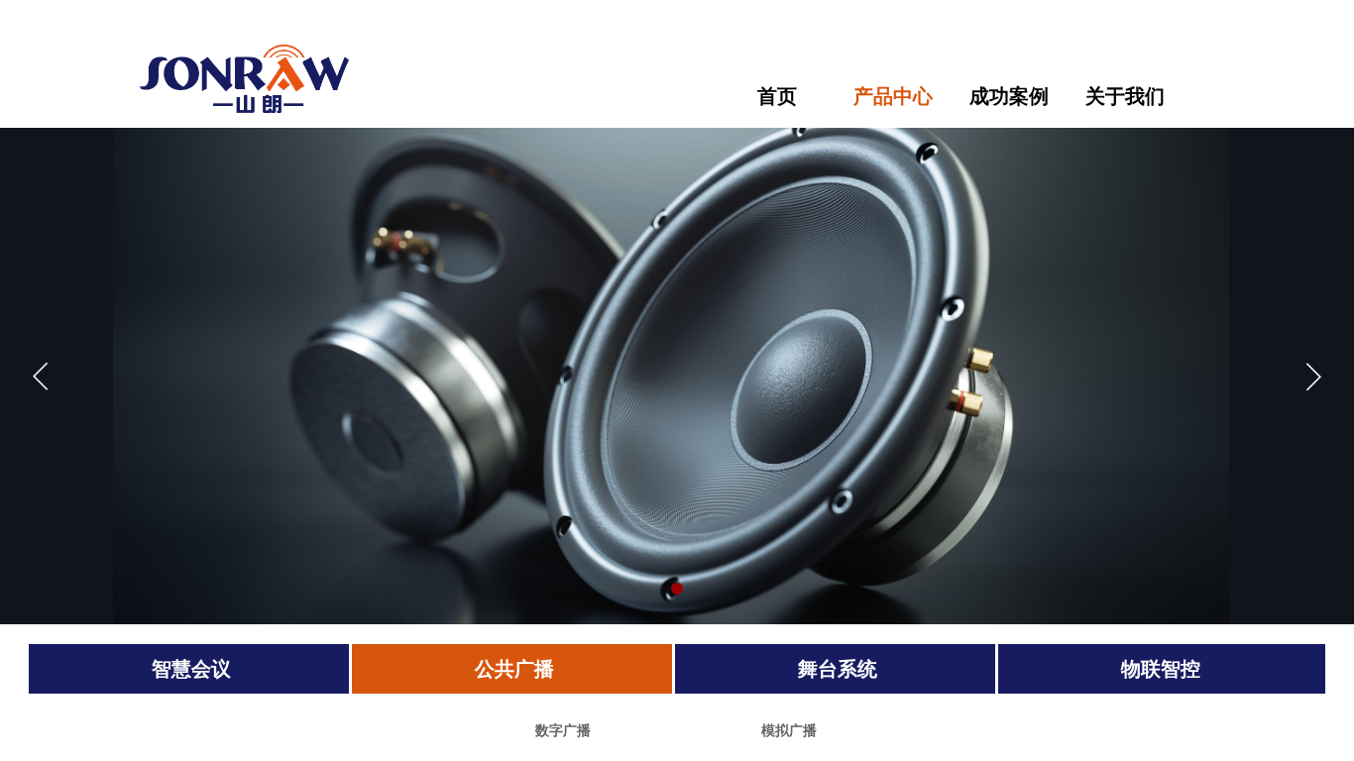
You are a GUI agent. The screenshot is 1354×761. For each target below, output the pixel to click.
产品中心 (893, 96)
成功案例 (1009, 96)
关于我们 (1125, 96)
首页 (777, 96)
